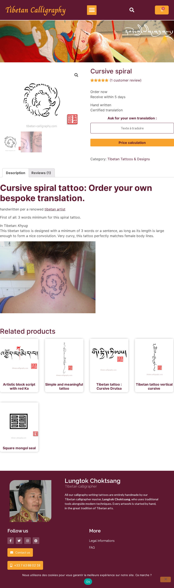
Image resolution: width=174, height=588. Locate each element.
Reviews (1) (41, 173)
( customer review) (126, 80)
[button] (92, 10)
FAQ (92, 547)
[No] (165, 579)
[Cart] (162, 10)
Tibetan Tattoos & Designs (128, 159)
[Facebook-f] (10, 540)
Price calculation (132, 142)
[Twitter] (19, 540)
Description (15, 173)
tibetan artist (55, 209)
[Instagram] (27, 540)
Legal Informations (102, 540)
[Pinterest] (36, 540)
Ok (88, 581)
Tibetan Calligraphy (35, 10)
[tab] (15, 172)
